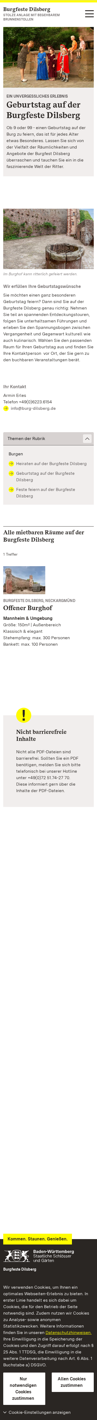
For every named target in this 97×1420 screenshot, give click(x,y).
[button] (48, 438)
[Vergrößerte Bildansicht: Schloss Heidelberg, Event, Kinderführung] (48, 57)
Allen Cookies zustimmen (72, 1382)
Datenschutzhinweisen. (69, 1332)
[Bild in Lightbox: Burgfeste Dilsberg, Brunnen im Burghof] (48, 239)
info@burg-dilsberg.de (33, 408)
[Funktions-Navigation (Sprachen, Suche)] (89, 14)
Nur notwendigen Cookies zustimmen (23, 1388)
